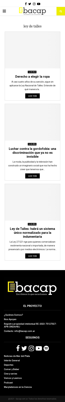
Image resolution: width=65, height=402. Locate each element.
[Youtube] (39, 348)
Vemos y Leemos (13, 378)
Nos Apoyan (10, 319)
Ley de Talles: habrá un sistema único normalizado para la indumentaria (32, 232)
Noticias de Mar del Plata (17, 356)
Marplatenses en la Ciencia (18, 387)
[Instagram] (31, 348)
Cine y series (10, 373)
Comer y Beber (11, 369)
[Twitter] (24, 348)
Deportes (8, 365)
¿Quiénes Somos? (13, 315)
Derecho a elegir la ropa (32, 76)
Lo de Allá (32, 144)
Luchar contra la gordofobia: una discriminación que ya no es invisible (32, 152)
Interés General (12, 360)
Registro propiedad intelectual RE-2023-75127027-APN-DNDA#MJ (30, 325)
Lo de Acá (32, 72)
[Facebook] (18, 348)
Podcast (8, 382)
